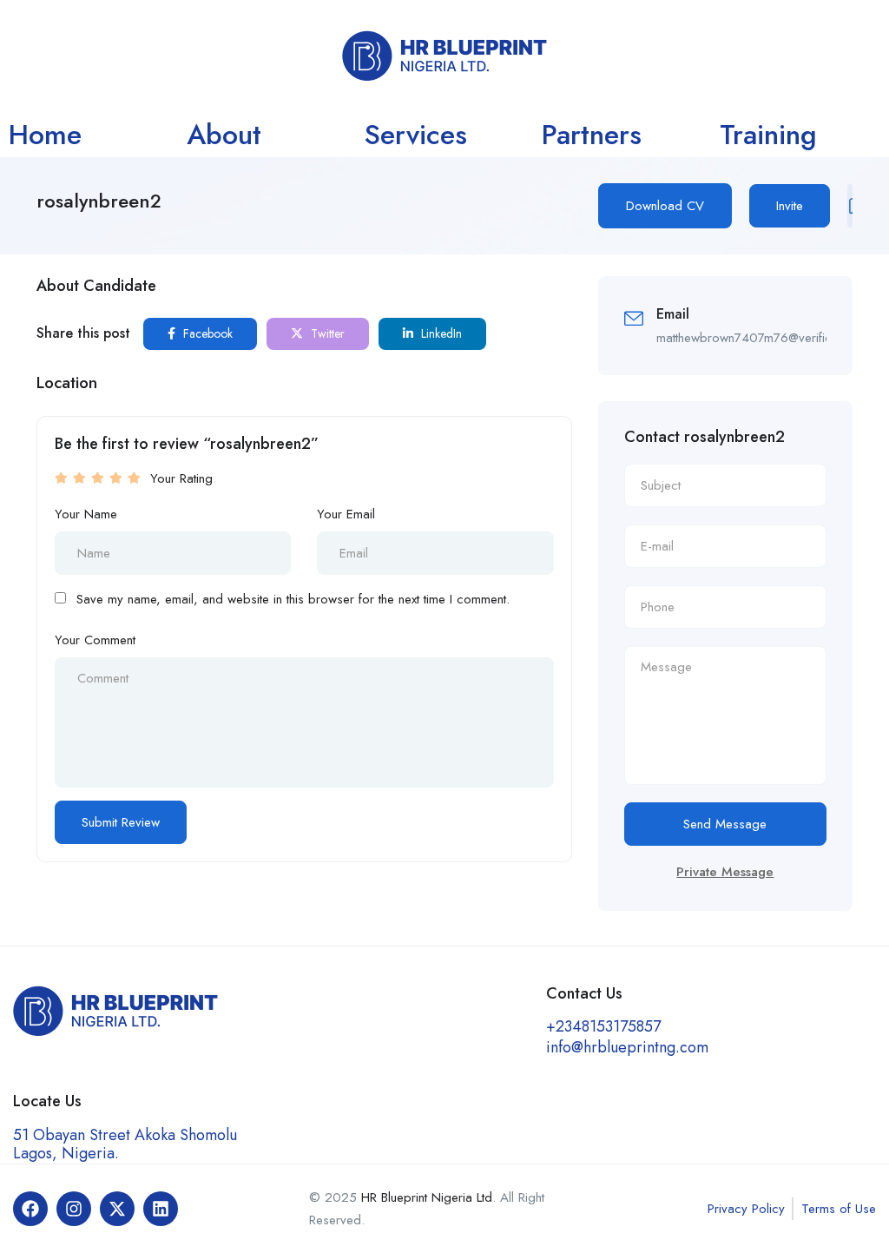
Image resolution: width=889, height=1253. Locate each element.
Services (416, 135)
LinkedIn (440, 333)
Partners (592, 135)
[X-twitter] (117, 1208)
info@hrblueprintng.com (627, 1047)
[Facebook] (30, 1208)
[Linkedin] (160, 1208)
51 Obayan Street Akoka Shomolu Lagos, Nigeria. (125, 1144)
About (224, 135)
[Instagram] (73, 1208)
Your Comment (95, 640)
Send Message (725, 824)
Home (45, 135)
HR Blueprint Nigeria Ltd (426, 1197)
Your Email (346, 514)
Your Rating (181, 478)
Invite (789, 205)
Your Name (86, 514)
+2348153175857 (603, 1026)
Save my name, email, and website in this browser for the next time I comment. (293, 599)
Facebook (206, 333)
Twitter (326, 333)
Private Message (725, 871)
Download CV (665, 205)
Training (768, 135)
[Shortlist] (850, 206)
